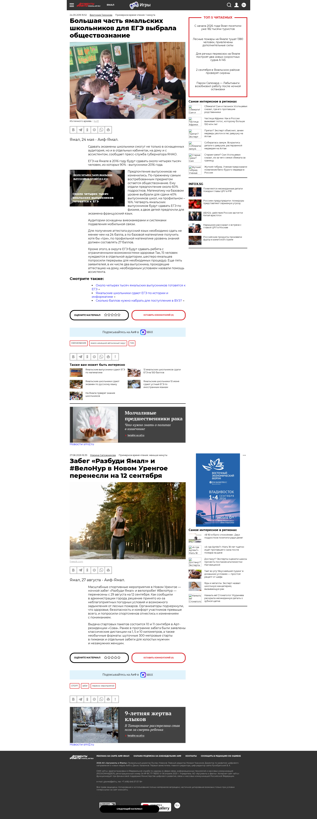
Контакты (191, 756)
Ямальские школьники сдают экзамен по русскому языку (102, 383)
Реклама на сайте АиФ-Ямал (112, 756)
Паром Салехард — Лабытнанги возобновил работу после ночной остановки (218, 86)
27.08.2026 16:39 (78, 455)
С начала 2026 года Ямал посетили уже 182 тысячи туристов (217, 27)
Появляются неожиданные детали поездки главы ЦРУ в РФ (223, 190)
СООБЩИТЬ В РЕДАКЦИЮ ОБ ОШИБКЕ (221, 756)
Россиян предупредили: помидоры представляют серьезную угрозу (223, 202)
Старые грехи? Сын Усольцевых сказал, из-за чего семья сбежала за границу (224, 157)
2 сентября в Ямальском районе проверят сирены (218, 71)
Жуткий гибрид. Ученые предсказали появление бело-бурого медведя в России (225, 169)
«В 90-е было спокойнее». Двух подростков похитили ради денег (223, 536)
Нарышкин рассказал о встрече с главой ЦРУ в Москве (222, 226)
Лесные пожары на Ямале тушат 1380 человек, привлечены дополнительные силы (218, 42)
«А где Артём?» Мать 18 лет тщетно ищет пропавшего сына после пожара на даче (224, 549)
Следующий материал (129, 809)
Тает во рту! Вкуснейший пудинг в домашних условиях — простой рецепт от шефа (223, 574)
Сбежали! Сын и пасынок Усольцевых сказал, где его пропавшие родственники (225, 109)
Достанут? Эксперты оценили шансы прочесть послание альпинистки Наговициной (225, 562)
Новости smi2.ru (82, 444)
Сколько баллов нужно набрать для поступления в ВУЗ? (139, 300)
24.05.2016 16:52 (78, 15)
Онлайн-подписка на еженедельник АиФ (157, 756)
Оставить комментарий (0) (158, 315)
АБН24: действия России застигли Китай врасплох (223, 214)
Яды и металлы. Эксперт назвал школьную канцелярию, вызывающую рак (222, 586)
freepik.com (76, 561)
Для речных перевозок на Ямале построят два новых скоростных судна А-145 (218, 57)
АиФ (96, 121)
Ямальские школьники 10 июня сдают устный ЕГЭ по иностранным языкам (161, 384)
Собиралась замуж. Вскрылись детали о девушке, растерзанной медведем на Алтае (223, 145)
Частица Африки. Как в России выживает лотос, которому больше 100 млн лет (224, 121)
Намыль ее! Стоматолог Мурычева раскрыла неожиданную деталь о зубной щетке (224, 598)
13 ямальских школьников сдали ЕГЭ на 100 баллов (162, 371)
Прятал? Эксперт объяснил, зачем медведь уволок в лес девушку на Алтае (223, 133)
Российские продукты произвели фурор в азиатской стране (222, 238)
